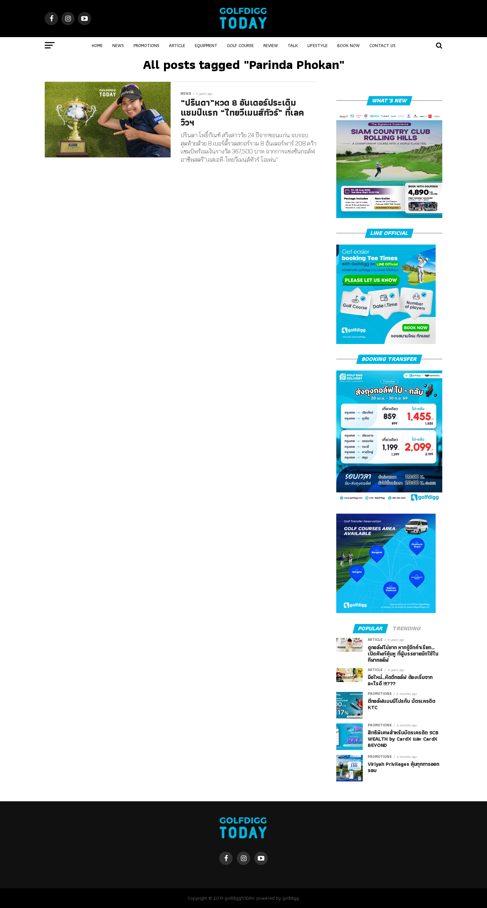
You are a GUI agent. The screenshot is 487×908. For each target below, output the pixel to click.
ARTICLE (177, 45)
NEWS (118, 45)
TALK (293, 45)
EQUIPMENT (206, 45)
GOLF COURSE (240, 45)
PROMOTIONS (146, 45)
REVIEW (270, 45)
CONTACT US (382, 45)
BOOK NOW (348, 45)
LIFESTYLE (317, 45)
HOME (97, 45)
